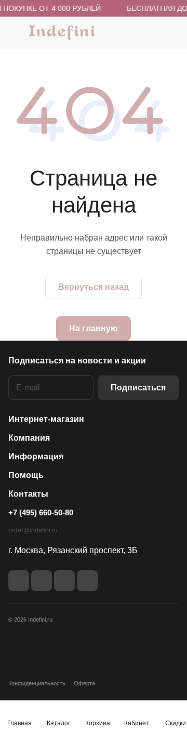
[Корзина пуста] (170, 32)
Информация (35, 456)
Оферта (84, 683)
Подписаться (138, 387)
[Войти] (150, 32)
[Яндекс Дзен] (64, 580)
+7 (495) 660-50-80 (40, 512)
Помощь (26, 475)
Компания (29, 437)
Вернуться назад (93, 287)
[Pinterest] (87, 580)
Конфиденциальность (36, 683)
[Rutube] (41, 580)
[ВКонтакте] (18, 580)
